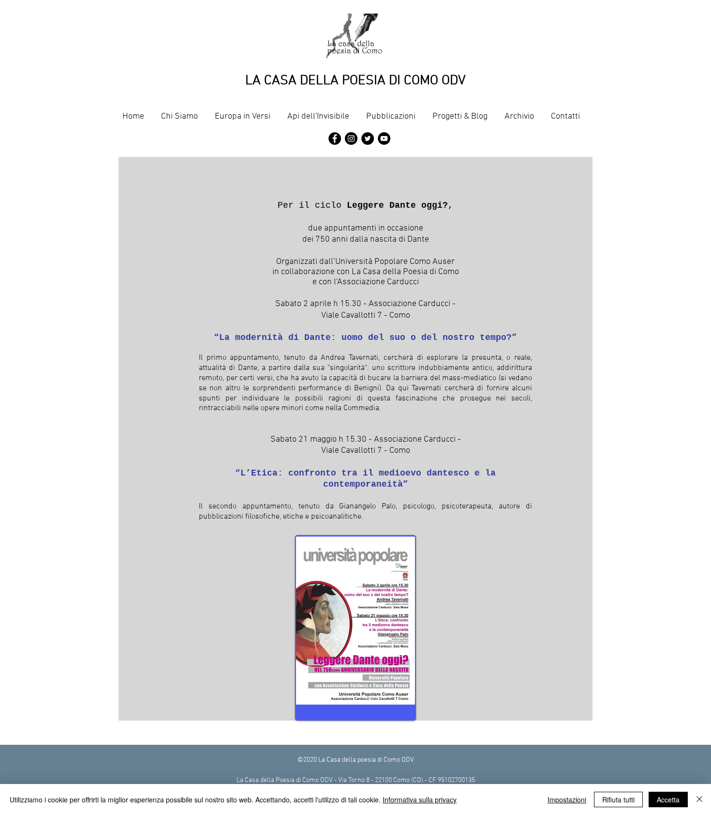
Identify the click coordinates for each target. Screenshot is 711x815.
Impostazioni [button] (567, 799)
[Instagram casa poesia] (351, 138)
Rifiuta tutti (618, 799)
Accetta (668, 799)
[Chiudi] (699, 799)
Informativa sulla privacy (420, 799)
